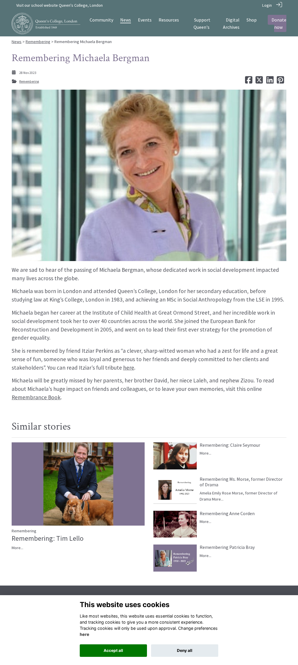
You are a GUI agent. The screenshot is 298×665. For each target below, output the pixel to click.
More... (17, 547)
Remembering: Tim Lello (48, 538)
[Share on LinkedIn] (270, 81)
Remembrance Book (36, 397)
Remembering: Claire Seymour (230, 445)
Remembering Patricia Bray (227, 547)
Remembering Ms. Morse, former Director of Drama (241, 481)
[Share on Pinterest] (280, 81)
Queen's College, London (81, 5)
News (17, 41)
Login (267, 5)
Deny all (184, 650)
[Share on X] (259, 81)
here (128, 367)
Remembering (38, 41)
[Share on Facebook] (248, 81)
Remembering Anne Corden (227, 513)
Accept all (113, 650)
